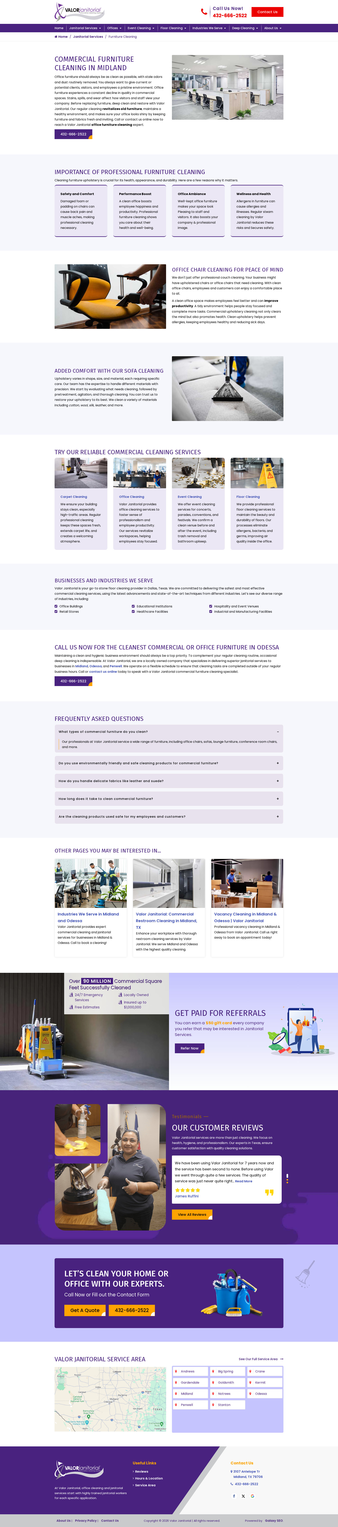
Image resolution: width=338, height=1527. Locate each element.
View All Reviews (192, 1214)
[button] (287, 1174)
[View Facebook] (234, 1496)
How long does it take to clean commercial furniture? (106, 799)
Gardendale (190, 1382)
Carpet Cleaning (73, 497)
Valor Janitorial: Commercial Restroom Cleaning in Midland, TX (166, 920)
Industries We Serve (207, 28)
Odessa (95, 666)
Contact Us (267, 11)
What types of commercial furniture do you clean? (103, 731)
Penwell (116, 666)
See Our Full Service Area (258, 1359)
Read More (221, 1181)
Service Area (145, 1485)
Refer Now (190, 1048)
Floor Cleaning (172, 28)
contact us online (103, 671)
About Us (271, 28)
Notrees (224, 1393)
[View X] (243, 1496)
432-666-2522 (230, 15)
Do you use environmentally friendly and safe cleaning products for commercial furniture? (138, 763)
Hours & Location (149, 1478)
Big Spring (225, 1371)
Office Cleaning (131, 497)
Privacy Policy (86, 1521)
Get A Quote (85, 1310)
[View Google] (252, 1496)
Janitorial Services (83, 28)
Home (59, 28)
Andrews (187, 1371)
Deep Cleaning (243, 28)
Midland (81, 666)
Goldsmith (226, 1382)
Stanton (224, 1405)
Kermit (260, 1382)
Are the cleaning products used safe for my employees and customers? (122, 816)
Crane (260, 1371)
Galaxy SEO (274, 1521)
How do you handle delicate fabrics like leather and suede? (111, 781)
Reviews (141, 1471)
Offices (112, 28)
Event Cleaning (139, 28)
